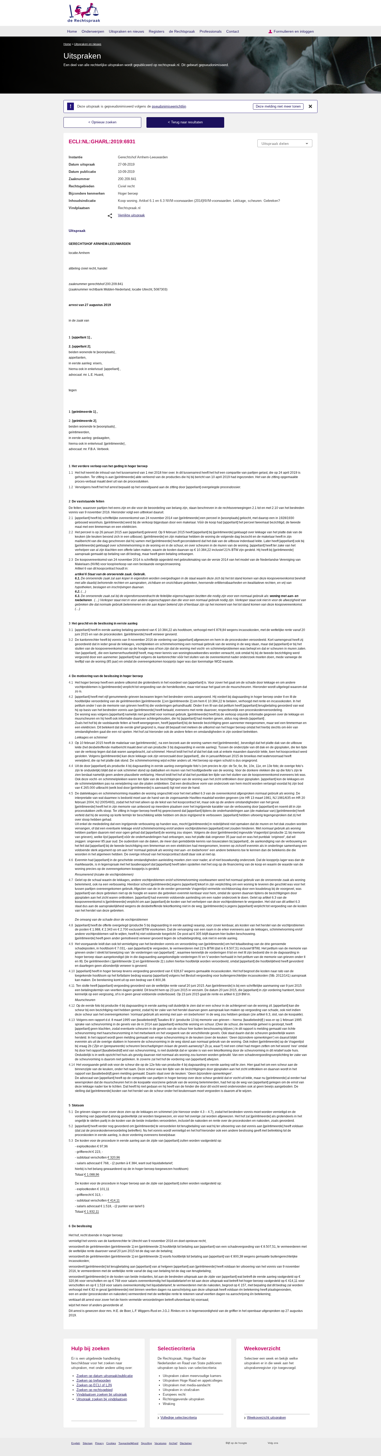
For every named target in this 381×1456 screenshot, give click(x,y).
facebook (289, 1443)
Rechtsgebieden (81, 186)
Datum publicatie (82, 172)
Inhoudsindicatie (82, 201)
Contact (232, 31)
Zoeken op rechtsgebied (94, 1390)
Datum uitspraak (82, 164)
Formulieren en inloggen (294, 31)
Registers (156, 31)
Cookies (111, 1443)
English (75, 1443)
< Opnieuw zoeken (102, 122)
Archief (173, 1443)
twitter (282, 1443)
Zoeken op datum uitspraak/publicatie (104, 1376)
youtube (309, 1443)
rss (252, 1443)
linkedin (303, 1443)
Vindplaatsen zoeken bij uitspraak (101, 1394)
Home (72, 31)
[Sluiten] (310, 106)
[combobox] (285, 143)
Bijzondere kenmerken (87, 193)
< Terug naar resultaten (185, 122)
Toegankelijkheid (128, 1443)
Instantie (75, 157)
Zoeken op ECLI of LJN (94, 1385)
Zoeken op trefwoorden (93, 1380)
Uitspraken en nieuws (126, 31)
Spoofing (146, 1443)
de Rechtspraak (182, 31)
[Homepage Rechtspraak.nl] (82, 12)
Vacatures (160, 1443)
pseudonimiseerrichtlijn (169, 106)
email (258, 1443)
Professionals (211, 31)
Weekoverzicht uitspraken (266, 1417)
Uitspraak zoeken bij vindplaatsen (101, 1399)
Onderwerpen (93, 31)
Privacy (99, 1443)
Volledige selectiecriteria (178, 1417)
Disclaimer (186, 1443)
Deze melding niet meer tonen (278, 106)
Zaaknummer (79, 179)
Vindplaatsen (79, 208)
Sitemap (88, 1443)
